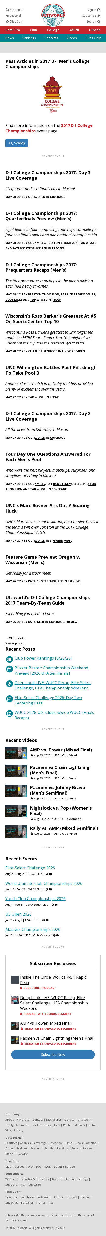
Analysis (25, 1143)
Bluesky (72, 1197)
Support (11, 1184)
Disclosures (53, 1119)
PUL (38, 1166)
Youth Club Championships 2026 (35, 898)
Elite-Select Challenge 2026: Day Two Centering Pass (48, 700)
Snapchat (11, 1202)
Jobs (57, 1125)
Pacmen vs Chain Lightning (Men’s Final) (59, 770)
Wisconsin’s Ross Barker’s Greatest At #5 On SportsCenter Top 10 (50, 318)
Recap (56, 299)
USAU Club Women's (67, 819)
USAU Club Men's (65, 778)
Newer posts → (15, 643)
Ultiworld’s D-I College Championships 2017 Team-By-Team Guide (47, 600)
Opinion (91, 1143)
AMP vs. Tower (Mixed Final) (61, 750)
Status (92, 1125)
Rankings (29, 38)
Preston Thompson (62, 243)
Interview (56, 1143)
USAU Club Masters (37, 935)
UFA (30, 1166)
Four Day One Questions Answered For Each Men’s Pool (48, 456)
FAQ (22, 1184)
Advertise (23, 1119)
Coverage (57, 197)
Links (69, 1143)
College (53, 30)
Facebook (27, 1197)
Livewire (68, 351)
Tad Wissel (87, 243)
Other (9, 1148)
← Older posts (14, 638)
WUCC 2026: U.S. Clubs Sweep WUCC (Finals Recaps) (54, 715)
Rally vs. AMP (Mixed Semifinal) (64, 828)
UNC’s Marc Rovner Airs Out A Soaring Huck (47, 508)
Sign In (92, 10)
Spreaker (27, 1202)
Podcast (22, 1148)
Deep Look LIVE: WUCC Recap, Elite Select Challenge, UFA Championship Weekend (53, 685)
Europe (95, 30)
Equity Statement (16, 1125)
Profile (48, 1148)
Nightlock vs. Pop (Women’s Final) (61, 810)
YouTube (11, 1197)
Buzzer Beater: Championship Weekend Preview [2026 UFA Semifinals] (51, 670)
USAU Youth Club (36, 904)
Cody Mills (36, 243)
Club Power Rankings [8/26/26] (43, 658)
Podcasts (51, 38)
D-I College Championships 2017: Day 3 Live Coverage (47, 175)
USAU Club (35, 874)
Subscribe (89, 16)
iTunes (40, 1202)
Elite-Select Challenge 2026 (30, 868)
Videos (72, 38)
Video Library (14, 1130)
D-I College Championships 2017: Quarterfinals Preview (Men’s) (41, 215)
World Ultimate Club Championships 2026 (43, 883)
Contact (38, 1119)
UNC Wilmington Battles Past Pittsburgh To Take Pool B (51, 370)
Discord (15, 16)
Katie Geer (36, 622)
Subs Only (93, 38)
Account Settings (77, 1179)
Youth (74, 30)
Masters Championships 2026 (32, 929)
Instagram (44, 1197)
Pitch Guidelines (74, 1125)
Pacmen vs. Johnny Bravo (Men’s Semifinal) (57, 790)
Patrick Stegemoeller (29, 248)
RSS (51, 1202)
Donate (69, 1119)
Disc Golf (15, 21)
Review (87, 1148)
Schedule (15, 10)
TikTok (84, 1197)
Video (80, 351)
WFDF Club (35, 889)
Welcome (11, 1179)
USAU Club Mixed (65, 755)
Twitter (58, 1197)
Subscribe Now (53, 1054)
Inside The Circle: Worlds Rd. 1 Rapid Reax (53, 979)
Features (11, 1143)
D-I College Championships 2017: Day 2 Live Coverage (47, 416)
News (9, 38)
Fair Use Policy (41, 1125)
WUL (48, 1166)
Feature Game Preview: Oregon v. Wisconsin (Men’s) (42, 559)
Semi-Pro (12, 30)
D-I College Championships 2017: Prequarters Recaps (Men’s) (41, 267)
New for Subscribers (35, 1179)
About (9, 1119)
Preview (58, 248)
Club (33, 30)
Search (92, 21)
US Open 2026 (18, 914)
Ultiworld (36, 197)
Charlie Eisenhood (42, 351)
